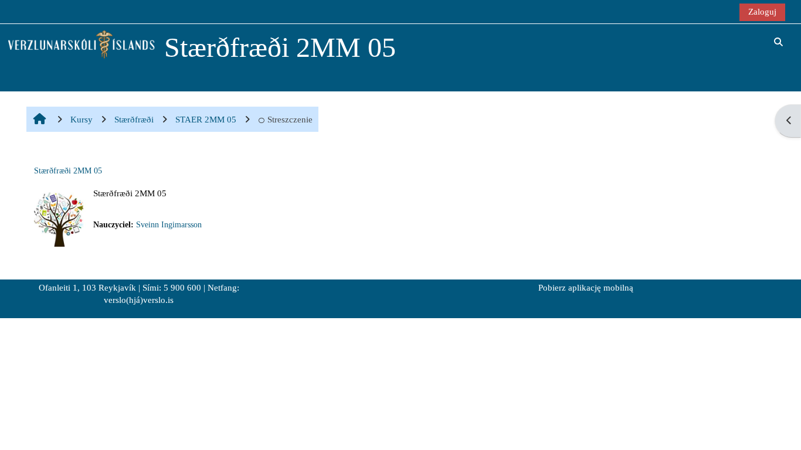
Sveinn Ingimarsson (169, 224)
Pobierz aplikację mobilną (585, 287)
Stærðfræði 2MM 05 (68, 170)
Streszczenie (290, 119)
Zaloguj (762, 11)
